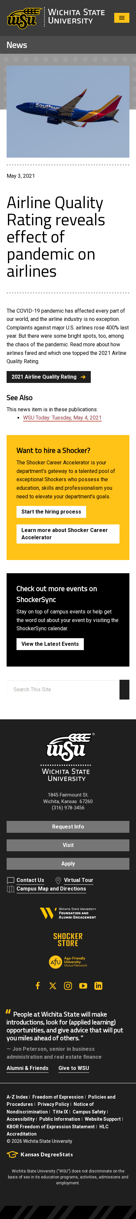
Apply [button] (68, 863)
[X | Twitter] (53, 986)
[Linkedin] (98, 986)
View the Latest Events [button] (50, 644)
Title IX (60, 1111)
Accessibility (21, 1119)
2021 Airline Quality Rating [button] (44, 377)
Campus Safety (89, 1111)
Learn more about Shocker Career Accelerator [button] (64, 534)
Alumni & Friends (28, 1068)
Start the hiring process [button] (51, 512)
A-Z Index (17, 1097)
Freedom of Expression (58, 1097)
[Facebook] (38, 986)
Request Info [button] (68, 827)
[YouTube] (83, 986)
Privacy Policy (53, 1104)
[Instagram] (68, 986)
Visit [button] (68, 845)
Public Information (59, 1119)
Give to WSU (73, 1068)
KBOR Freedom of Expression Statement (51, 1126)
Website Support (103, 1119)
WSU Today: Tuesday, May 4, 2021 (62, 418)
